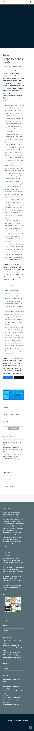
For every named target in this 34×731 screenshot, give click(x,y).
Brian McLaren (18, 66)
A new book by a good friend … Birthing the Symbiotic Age (12, 455)
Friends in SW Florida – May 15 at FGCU (12, 451)
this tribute (9, 71)
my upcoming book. (18, 277)
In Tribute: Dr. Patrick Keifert (11, 447)
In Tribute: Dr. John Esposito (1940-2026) (13, 444)
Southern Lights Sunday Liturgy (12, 459)
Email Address (7, 422)
